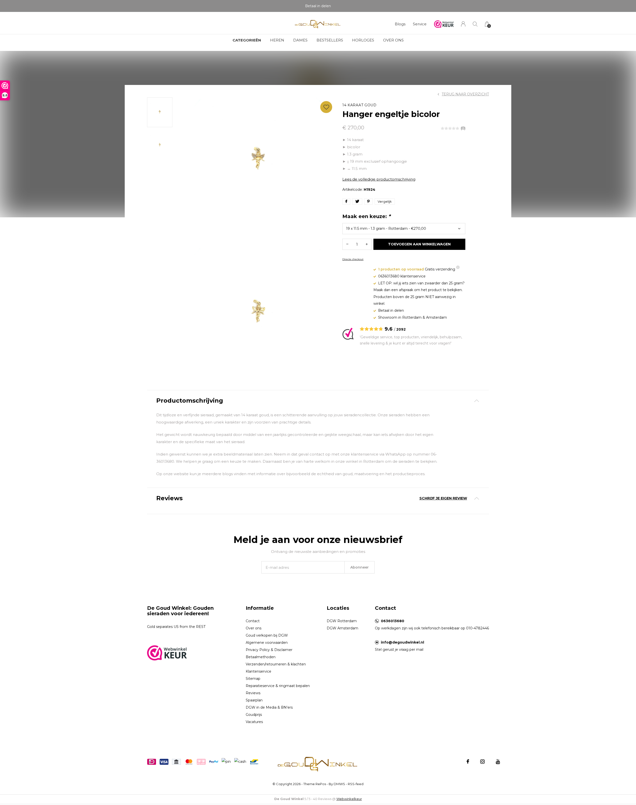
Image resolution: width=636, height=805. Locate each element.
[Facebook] (468, 761)
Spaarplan (254, 700)
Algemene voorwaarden (267, 642)
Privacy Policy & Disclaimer (269, 650)
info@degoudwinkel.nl (402, 642)
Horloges (363, 40)
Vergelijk (385, 201)
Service (420, 24)
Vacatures (254, 722)
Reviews (253, 693)
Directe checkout (352, 259)
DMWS (339, 784)
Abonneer (359, 567)
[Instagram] (482, 761)
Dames (300, 40)
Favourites (326, 107)
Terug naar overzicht (465, 94)
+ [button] (367, 244)
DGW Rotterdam (342, 621)
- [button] (347, 244)
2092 (401, 329)
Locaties (338, 608)
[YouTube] (498, 761)
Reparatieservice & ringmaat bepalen (278, 686)
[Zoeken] (475, 24)
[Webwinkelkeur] (167, 652)
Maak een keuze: (366, 216)
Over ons (393, 40)
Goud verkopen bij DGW (267, 635)
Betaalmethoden (261, 657)
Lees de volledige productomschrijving (378, 179)
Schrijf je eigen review (443, 498)
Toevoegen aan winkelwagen (419, 244)
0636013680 (392, 621)
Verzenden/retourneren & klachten (276, 664)
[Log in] (463, 24)
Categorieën (247, 40)
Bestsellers (330, 40)
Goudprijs (254, 714)
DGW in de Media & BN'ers (269, 707)
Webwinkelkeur (349, 799)
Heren (277, 40)
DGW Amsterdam (342, 628)
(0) (463, 128)
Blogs (400, 24)
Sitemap (253, 678)
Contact (253, 621)
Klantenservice (258, 671)
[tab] (318, 400)
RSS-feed (355, 784)
